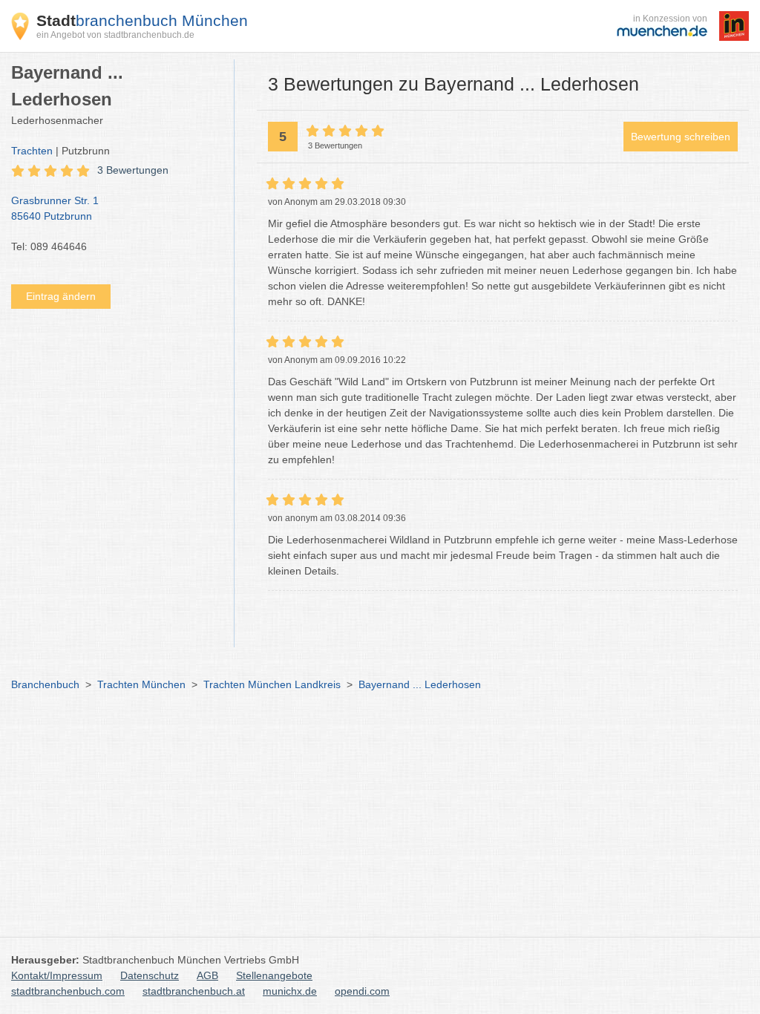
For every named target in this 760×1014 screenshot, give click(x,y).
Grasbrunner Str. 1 (55, 208)
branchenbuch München (142, 20)
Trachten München (141, 684)
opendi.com (362, 991)
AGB (207, 975)
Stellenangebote (274, 975)
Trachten (32, 151)
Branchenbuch (45, 684)
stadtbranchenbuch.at (193, 991)
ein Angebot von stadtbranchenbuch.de (115, 35)
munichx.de (290, 991)
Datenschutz (149, 975)
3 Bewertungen (132, 170)
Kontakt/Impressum (56, 975)
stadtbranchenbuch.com (68, 991)
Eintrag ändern (61, 296)
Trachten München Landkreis (272, 684)
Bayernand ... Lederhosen (419, 684)
